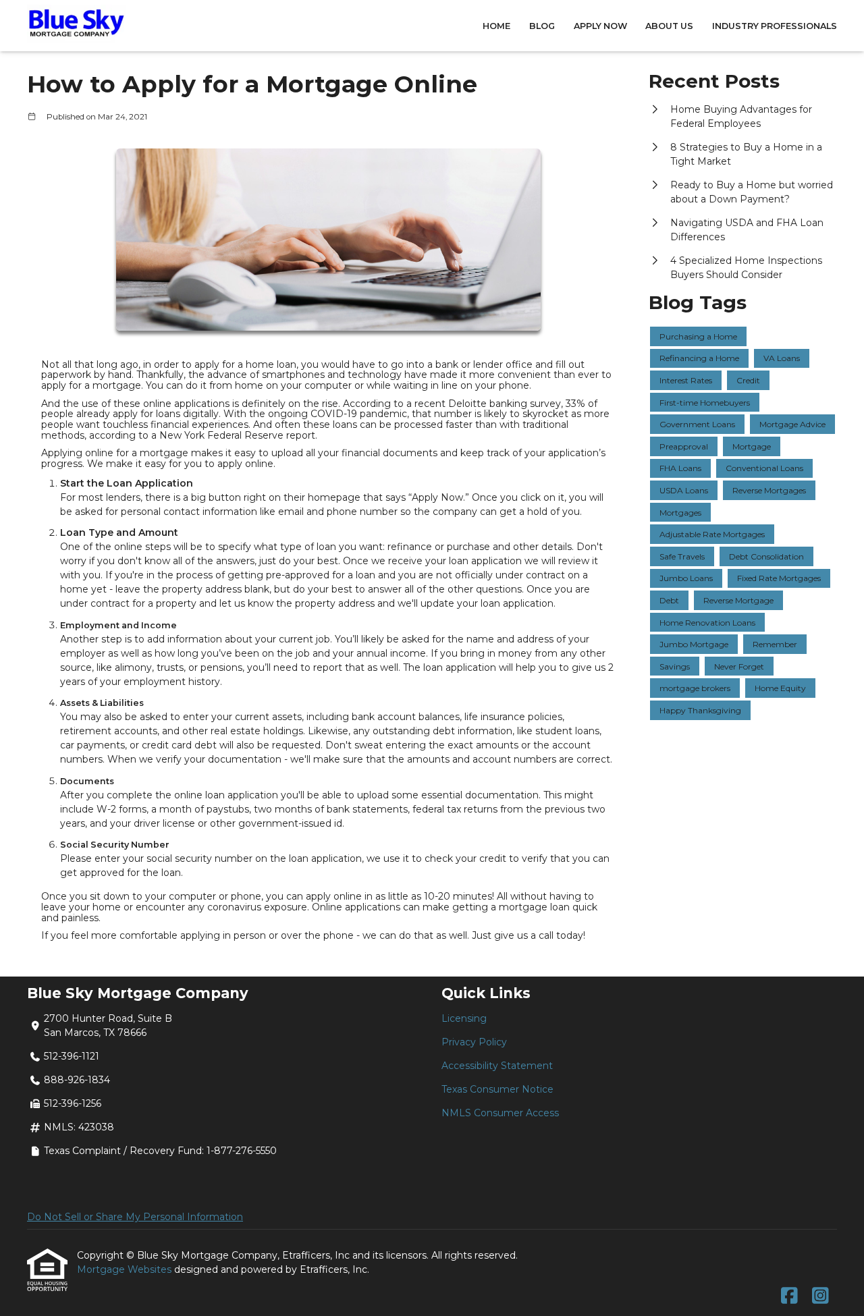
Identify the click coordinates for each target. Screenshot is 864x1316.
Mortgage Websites (125, 1269)
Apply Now (600, 26)
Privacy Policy (474, 1042)
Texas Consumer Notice (497, 1089)
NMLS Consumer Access (500, 1113)
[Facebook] (789, 1296)
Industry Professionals (774, 26)
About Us (669, 26)
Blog (542, 26)
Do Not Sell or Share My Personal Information (135, 1217)
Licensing (464, 1018)
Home (496, 26)
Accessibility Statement (497, 1066)
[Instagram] (820, 1296)
